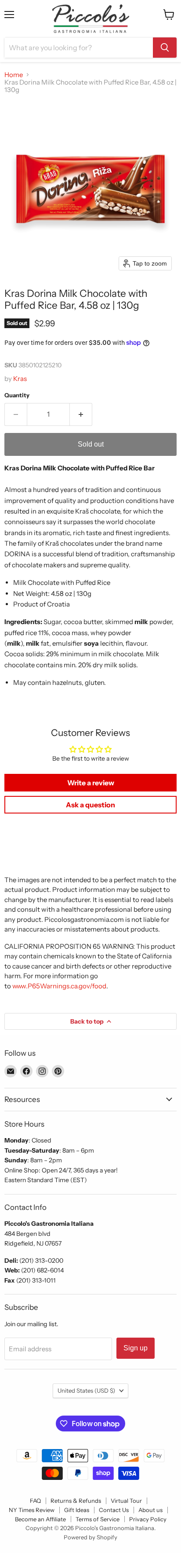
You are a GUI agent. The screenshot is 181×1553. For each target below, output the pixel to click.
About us (150, 1509)
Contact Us (114, 1509)
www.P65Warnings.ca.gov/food (59, 986)
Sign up (135, 1348)
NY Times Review (31, 1509)
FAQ (35, 1500)
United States (86, 1390)
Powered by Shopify (90, 1537)
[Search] (165, 47)
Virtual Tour (126, 1500)
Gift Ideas (76, 1509)
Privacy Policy (148, 1519)
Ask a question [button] (90, 804)
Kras (20, 378)
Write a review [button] (90, 782)
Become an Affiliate (40, 1519)
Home (13, 74)
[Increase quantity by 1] (81, 414)
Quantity (16, 395)
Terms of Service (97, 1519)
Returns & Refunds (76, 1500)
